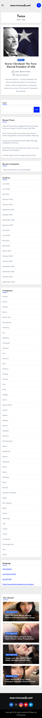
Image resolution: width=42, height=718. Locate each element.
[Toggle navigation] (2, 5)
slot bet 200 (6, 579)
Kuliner (5, 457)
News (4, 472)
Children (5, 348)
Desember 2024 (8, 266)
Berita (4, 312)
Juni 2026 (6, 189)
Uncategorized (8, 544)
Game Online (7, 405)
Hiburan (5, 420)
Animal (5, 297)
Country (5, 358)
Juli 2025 (6, 230)
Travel (4, 534)
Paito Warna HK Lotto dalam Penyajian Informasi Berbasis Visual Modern (20, 682)
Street (4, 513)
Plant (4, 482)
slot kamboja (7, 569)
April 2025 (6, 246)
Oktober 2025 (7, 215)
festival (5, 379)
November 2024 (8, 272)
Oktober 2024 (7, 277)
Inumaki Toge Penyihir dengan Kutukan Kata (19, 155)
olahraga (5, 477)
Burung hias (7, 322)
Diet (4, 364)
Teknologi (6, 518)
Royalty (5, 488)
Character (6, 343)
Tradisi (4, 529)
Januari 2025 (7, 261)
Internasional (7, 441)
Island (4, 446)
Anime (4, 302)
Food (4, 389)
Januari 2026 (7, 204)
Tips (4, 524)
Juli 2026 (6, 184)
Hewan (5, 415)
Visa (4, 549)
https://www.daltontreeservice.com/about (18, 584)
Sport (4, 508)
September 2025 (8, 220)
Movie (4, 467)
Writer (4, 555)
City (4, 353)
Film (4, 384)
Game (4, 400)
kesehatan (6, 451)
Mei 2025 (5, 241)
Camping (5, 328)
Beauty (5, 307)
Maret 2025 (6, 251)
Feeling (5, 374)
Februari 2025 (7, 256)
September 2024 (8, 282)
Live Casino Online (9, 574)
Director (5, 369)
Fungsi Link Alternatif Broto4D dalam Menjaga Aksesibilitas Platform (18, 660)
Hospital (5, 431)
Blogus (31, 712)
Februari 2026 (7, 199)
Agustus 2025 (7, 225)
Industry (5, 436)
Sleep (4, 498)
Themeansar (20, 715)
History (21, 60)
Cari (4, 103)
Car (3, 333)
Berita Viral (6, 317)
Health (4, 410)
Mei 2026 (5, 194)
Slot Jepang (7, 503)
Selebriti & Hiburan (9, 493)
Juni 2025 (6, 235)
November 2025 (8, 210)
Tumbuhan (6, 539)
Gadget (5, 395)
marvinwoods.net (20, 5)
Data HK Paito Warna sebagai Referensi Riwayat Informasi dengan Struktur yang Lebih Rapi (20, 618)
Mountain (6, 462)
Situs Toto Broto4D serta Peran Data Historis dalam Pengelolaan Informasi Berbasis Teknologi (19, 639)
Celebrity (5, 338)
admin (17, 72)
